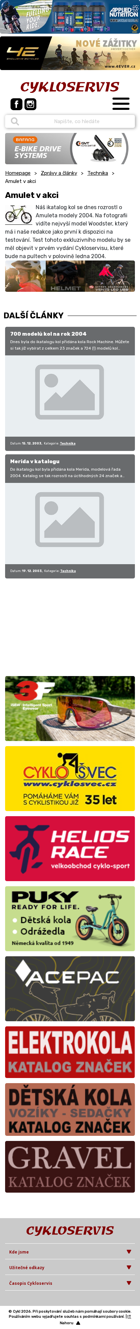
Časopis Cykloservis (30, 1283)
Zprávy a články (59, 173)
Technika (97, 173)
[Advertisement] (47, 626)
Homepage (18, 173)
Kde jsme (19, 1252)
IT (129, 1316)
